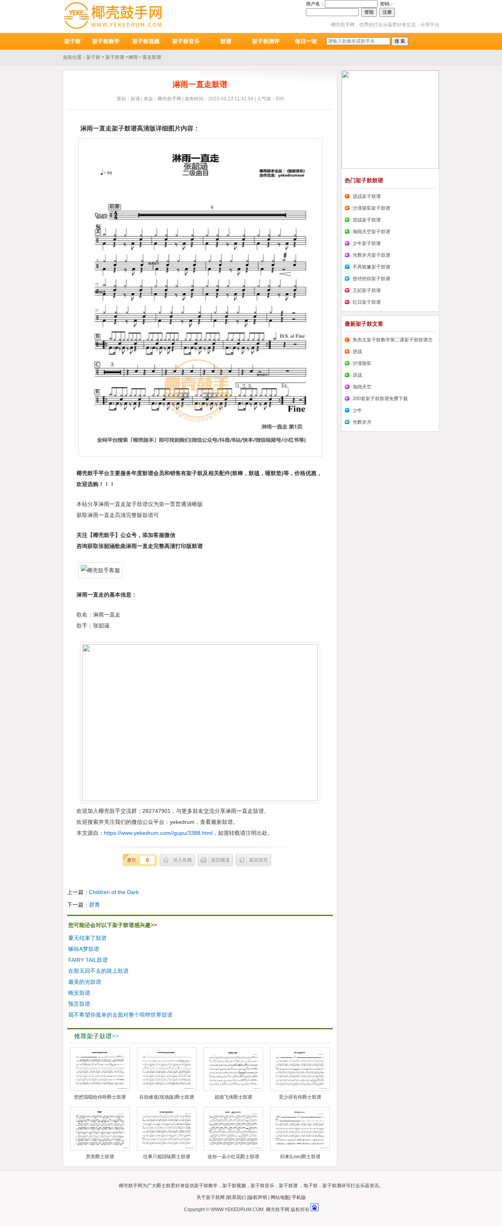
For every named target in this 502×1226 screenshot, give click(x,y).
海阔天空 (362, 387)
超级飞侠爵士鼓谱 (233, 1097)
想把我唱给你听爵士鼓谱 (100, 1097)
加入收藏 (182, 860)
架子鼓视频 (146, 41)
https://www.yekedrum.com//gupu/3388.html (158, 833)
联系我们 (236, 1197)
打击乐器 (360, 1185)
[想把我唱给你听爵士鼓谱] (100, 1069)
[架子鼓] (113, 16)
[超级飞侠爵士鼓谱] (233, 1069)
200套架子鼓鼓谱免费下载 (380, 398)
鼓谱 (225, 41)
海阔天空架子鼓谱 (371, 231)
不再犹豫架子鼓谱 (371, 267)
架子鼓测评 (266, 41)
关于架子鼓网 (210, 1197)
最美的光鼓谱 (84, 982)
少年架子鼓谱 (367, 243)
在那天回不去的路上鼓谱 (98, 971)
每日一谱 (306, 41)
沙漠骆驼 (362, 363)
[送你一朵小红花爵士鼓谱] (233, 1129)
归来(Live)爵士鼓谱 (300, 1156)
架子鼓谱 (114, 57)
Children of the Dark (114, 892)
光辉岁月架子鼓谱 (371, 255)
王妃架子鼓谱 (367, 290)
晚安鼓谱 (79, 993)
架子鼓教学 (106, 41)
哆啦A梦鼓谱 (83, 949)
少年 (357, 410)
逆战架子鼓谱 (367, 196)
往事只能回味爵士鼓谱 (166, 1156)
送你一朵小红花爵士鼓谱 (233, 1156)
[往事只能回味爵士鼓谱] (166, 1129)
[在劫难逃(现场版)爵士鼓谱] (166, 1069)
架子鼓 (72, 41)
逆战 (357, 351)
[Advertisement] (273, 972)
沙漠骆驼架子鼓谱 (371, 208)
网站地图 (280, 1197)
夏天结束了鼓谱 (87, 938)
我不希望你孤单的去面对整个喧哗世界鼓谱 (120, 1015)
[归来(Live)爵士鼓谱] (300, 1129)
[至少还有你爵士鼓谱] (300, 1069)
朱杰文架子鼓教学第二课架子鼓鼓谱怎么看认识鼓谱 (389, 341)
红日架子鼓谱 (367, 302)
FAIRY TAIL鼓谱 (88, 960)
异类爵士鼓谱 (100, 1156)
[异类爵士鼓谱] (100, 1129)
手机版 (299, 1197)
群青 (94, 904)
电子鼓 (311, 1185)
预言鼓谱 (79, 1004)
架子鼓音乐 (186, 41)
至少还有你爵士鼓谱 (300, 1097)
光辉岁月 (362, 422)
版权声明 (257, 1197)
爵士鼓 (163, 1185)
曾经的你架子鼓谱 (371, 278)
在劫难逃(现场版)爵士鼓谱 (166, 1097)
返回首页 (258, 860)
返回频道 (220, 860)
